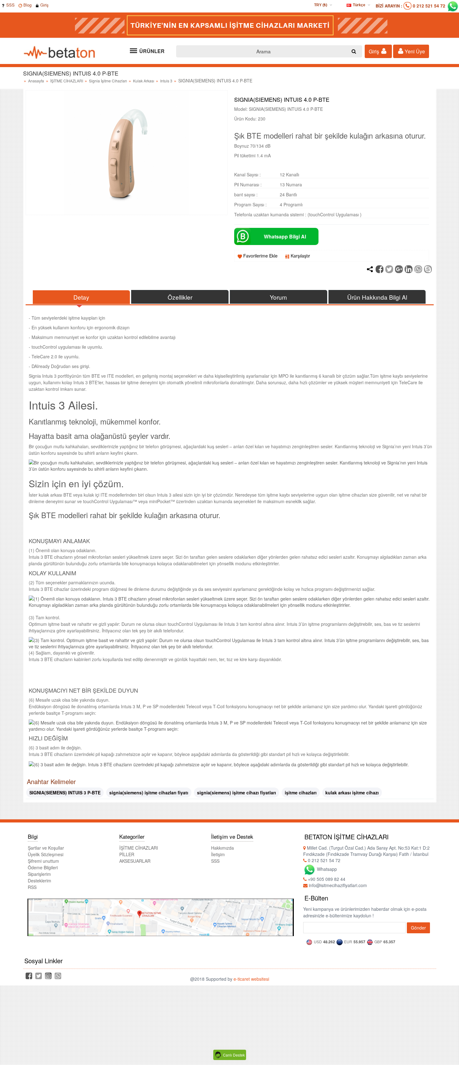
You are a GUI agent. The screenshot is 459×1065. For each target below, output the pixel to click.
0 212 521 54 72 (429, 5)
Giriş (44, 5)
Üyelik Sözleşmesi (45, 854)
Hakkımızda (222, 848)
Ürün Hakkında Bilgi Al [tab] (377, 297)
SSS (10, 5)
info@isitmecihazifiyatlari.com (337, 885)
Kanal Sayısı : (247, 174)
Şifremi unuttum (43, 861)
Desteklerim (39, 880)
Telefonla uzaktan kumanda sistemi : (270, 214)
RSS (32, 887)
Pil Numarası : (248, 184)
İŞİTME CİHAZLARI (67, 80)
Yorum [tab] (278, 297)
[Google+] (399, 269)
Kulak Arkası (144, 80)
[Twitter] (389, 269)
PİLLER (126, 854)
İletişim (218, 854)
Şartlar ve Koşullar (46, 848)
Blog (27, 5)
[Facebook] (379, 269)
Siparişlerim (39, 874)
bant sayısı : (246, 194)
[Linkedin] (408, 269)
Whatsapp (326, 869)
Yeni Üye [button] (414, 51)
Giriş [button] (374, 51)
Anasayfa (36, 80)
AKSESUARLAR (135, 861)
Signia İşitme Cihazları (108, 80)
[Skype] (428, 269)
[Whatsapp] (418, 269)
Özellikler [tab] (180, 297)
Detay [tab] (81, 297)
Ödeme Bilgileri (43, 867)
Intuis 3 (166, 80)
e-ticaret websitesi (251, 979)
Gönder (418, 928)
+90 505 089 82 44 (326, 879)
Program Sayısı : (250, 204)
